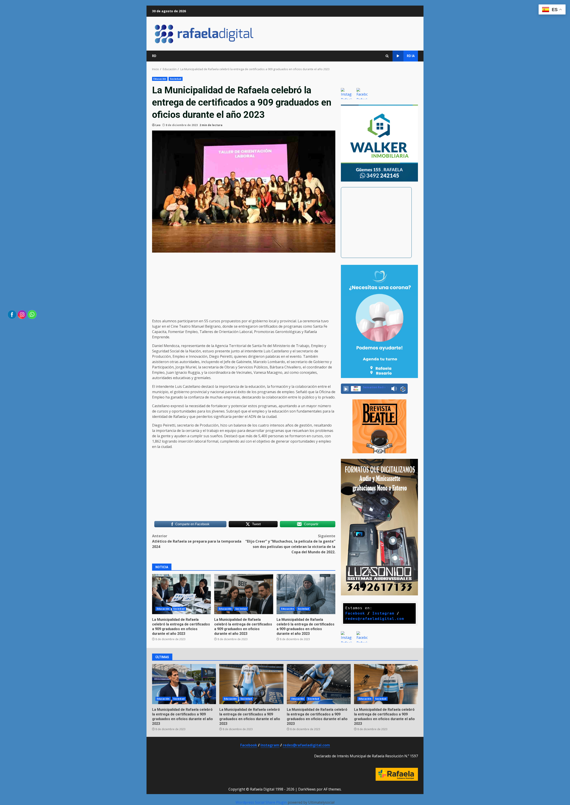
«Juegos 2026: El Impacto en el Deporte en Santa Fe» (184, 684)
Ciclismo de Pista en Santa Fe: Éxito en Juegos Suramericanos (386, 684)
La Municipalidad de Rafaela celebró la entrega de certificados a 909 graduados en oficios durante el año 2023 (181, 626)
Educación (159, 78)
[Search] (387, 56)
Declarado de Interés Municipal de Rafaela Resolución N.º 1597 (366, 756)
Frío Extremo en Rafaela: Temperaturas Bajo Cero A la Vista (306, 594)
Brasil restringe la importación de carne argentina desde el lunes (243, 594)
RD (154, 56)
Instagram (383, 613)
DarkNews (307, 789)
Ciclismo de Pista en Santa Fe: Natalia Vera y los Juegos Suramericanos (319, 684)
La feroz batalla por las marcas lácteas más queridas (181, 594)
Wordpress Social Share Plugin (262, 802)
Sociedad (175, 78)
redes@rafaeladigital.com (374, 619)
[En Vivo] (346, 388)
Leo (158, 125)
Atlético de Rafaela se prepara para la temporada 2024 (196, 541)
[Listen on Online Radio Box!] (403, 389)
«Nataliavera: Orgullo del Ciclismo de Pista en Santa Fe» (251, 684)
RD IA (411, 56)
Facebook (355, 613)
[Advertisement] (243, 287)
